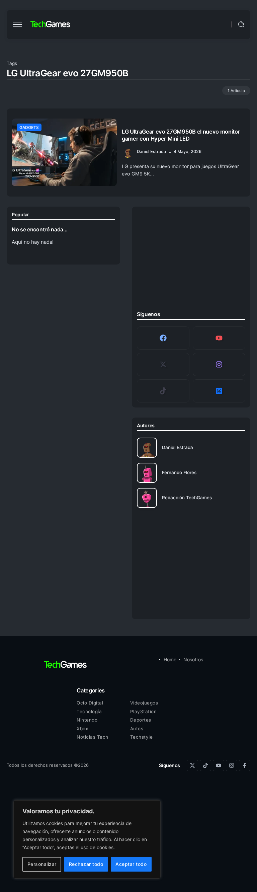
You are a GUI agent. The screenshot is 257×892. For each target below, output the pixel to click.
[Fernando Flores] (191, 473)
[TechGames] (50, 24)
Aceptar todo (131, 864)
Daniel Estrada (151, 151)
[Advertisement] (191, 260)
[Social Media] (163, 338)
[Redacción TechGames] (191, 498)
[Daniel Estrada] (191, 448)
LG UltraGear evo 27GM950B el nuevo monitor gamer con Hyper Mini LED (181, 135)
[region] (87, 839)
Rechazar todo (86, 864)
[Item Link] (64, 152)
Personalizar (42, 864)
